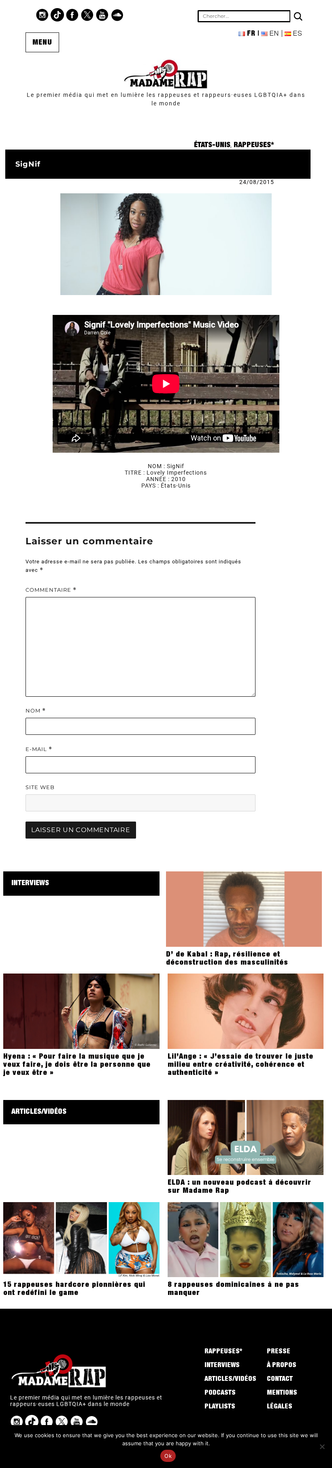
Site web (40, 787)
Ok (168, 1456)
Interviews (30, 883)
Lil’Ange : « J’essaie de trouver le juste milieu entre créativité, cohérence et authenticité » (240, 1065)
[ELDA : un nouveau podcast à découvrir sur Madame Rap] (245, 1137)
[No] (322, 1446)
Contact (280, 1379)
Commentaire (51, 589)
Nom (36, 710)
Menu (42, 43)
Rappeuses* (254, 145)
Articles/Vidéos (38, 1112)
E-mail (39, 749)
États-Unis (212, 145)
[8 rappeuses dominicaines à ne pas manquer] (245, 1239)
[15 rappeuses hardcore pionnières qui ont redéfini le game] (81, 1239)
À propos (281, 1366)
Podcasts (220, 1393)
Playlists (219, 1407)
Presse (278, 1352)
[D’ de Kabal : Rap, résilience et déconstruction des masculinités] (244, 908)
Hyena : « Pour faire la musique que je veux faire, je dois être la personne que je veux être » (77, 1065)
